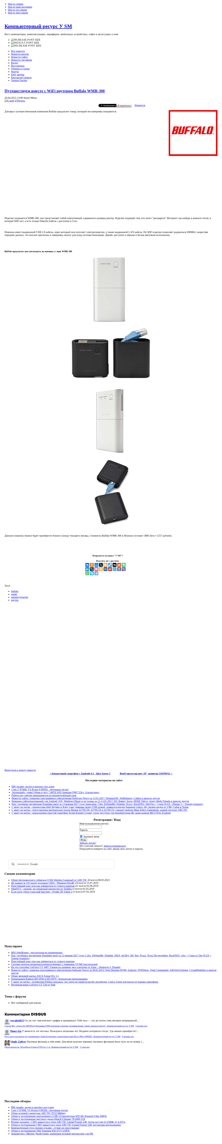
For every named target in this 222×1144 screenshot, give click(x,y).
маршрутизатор (19, 597)
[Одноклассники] (92, 565)
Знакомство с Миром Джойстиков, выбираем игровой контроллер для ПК (52, 1133)
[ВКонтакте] (87, 565)
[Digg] (115, 565)
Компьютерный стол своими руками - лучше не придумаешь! (45, 1127)
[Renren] (105, 569)
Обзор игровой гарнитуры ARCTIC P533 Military (38, 1113)
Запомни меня (91, 836)
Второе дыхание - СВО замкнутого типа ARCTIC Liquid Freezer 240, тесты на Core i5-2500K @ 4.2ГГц (68, 1122)
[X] (101, 565)
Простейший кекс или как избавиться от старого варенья (42, 886)
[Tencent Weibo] (115, 569)
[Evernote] (124, 565)
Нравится (140, 105)
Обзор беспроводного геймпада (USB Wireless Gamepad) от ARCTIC (49, 880)
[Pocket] (96, 569)
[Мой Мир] (96, 565)
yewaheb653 (17, 1020)
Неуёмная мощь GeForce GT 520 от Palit (33, 984)
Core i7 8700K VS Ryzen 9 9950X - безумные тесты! (40, 789)
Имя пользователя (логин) (93, 823)
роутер (14, 600)
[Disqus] (111, 644)
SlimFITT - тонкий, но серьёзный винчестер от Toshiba (41, 888)
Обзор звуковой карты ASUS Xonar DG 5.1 (35, 976)
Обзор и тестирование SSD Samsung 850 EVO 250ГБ (40, 1130)
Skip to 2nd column (18, 12)
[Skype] (92, 573)
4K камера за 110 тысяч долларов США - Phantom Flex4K (42, 883)
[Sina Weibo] (110, 569)
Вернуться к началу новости (20, 770)
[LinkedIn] (87, 569)
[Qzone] (101, 569)
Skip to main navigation (20, 7)
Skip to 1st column (17, 9)
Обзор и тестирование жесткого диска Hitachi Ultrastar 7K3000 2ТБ (48, 1119)
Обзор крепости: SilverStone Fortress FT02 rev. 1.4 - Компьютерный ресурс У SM (41, 1047)
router (14, 594)
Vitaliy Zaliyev (18, 1041)
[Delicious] (110, 565)
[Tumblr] (119, 569)
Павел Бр (15, 1031)
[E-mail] (9, 100)
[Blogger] (105, 565)
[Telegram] (96, 573)
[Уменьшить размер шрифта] (26, 45)
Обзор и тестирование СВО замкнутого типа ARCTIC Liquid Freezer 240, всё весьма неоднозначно (66, 1125)
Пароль (83, 830)
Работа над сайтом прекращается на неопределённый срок (44, 795)
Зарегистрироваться (115, 846)
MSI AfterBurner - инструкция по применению (36, 952)
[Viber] (124, 569)
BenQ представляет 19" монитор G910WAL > (146, 773)
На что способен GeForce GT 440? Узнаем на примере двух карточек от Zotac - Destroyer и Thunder (65, 967)
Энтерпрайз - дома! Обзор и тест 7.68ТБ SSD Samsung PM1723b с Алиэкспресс (55, 792)
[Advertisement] (111, 200)
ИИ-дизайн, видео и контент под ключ (33, 786)
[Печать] (20, 100)
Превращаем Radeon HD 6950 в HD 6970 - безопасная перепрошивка (49, 979)
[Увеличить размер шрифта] (25, 39)
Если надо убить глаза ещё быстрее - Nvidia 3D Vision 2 (41, 891)
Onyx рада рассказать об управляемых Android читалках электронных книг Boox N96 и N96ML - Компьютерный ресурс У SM (62, 1036)
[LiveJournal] (92, 569)
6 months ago (141, 1026)
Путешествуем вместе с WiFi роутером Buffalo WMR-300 (55, 91)
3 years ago (85, 1047)
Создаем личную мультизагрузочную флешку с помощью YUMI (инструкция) (54, 964)
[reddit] (119, 565)
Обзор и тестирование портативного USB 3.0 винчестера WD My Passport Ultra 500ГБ (59, 1116)
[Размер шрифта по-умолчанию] (25, 42)
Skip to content (15, 4)
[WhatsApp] (87, 573)
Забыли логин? (87, 843)
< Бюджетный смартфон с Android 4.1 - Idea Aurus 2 (80, 773)
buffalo (14, 591)
